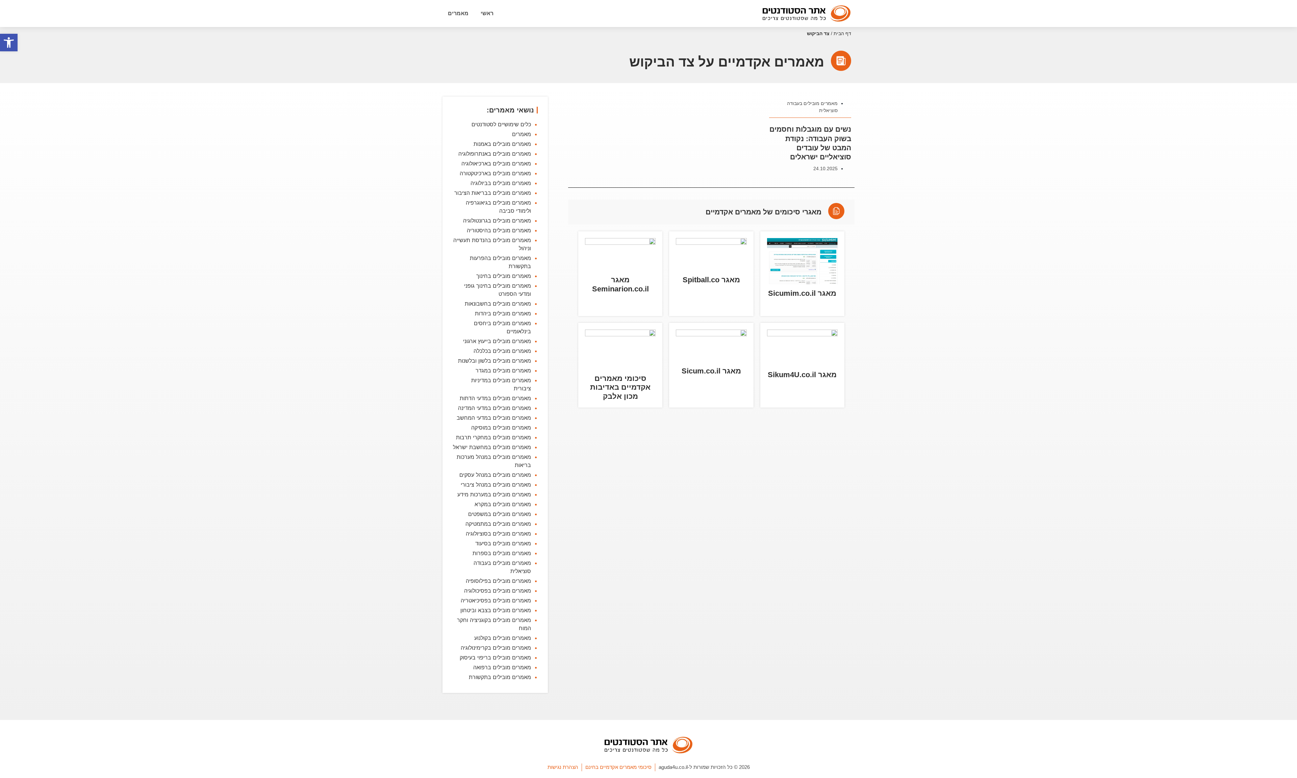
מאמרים (458, 13)
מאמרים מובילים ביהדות (503, 313)
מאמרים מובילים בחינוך (503, 276)
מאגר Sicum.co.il (711, 371)
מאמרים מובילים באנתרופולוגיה (494, 153)
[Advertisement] (711, 511)
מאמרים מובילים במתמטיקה (498, 523)
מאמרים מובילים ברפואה (502, 667)
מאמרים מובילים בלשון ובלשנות (494, 360)
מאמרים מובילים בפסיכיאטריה (496, 600)
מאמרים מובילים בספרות (502, 553)
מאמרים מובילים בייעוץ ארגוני (497, 341)
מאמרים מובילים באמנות (502, 143)
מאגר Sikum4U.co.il (802, 374)
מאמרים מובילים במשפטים (499, 514)
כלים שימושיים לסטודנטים (501, 124)
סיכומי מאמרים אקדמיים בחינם (618, 767)
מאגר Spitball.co (711, 280)
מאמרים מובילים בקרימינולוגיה (496, 647)
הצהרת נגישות (563, 767)
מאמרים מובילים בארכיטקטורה (495, 173)
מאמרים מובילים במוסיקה (501, 427)
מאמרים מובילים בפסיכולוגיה (497, 590)
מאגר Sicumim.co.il (802, 293)
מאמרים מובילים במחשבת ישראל (492, 447)
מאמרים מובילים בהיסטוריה (499, 230)
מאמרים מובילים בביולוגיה (501, 183)
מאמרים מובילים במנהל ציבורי (496, 484)
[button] (9, 42)
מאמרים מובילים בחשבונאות (498, 303)
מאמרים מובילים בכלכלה (502, 350)
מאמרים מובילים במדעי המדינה (494, 408)
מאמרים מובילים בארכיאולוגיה (496, 163)
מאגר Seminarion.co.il (620, 284)
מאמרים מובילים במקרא (503, 504)
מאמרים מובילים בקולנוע (502, 637)
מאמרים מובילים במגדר (503, 370)
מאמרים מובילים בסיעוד (503, 543)
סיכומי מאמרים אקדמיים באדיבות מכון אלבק (620, 387)
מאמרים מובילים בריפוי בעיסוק (495, 657)
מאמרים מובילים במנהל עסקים (495, 474)
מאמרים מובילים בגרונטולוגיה (497, 220)
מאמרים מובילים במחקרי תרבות (493, 437)
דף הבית (842, 33)
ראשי (487, 13)
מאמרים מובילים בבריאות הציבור (492, 192)
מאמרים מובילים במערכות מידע (494, 494)
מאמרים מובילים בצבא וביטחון (495, 610)
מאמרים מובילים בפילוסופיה (498, 580)
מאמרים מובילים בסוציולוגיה (498, 533)
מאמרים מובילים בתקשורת (500, 677)
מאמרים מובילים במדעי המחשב (494, 417)
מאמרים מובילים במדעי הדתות (495, 398)
